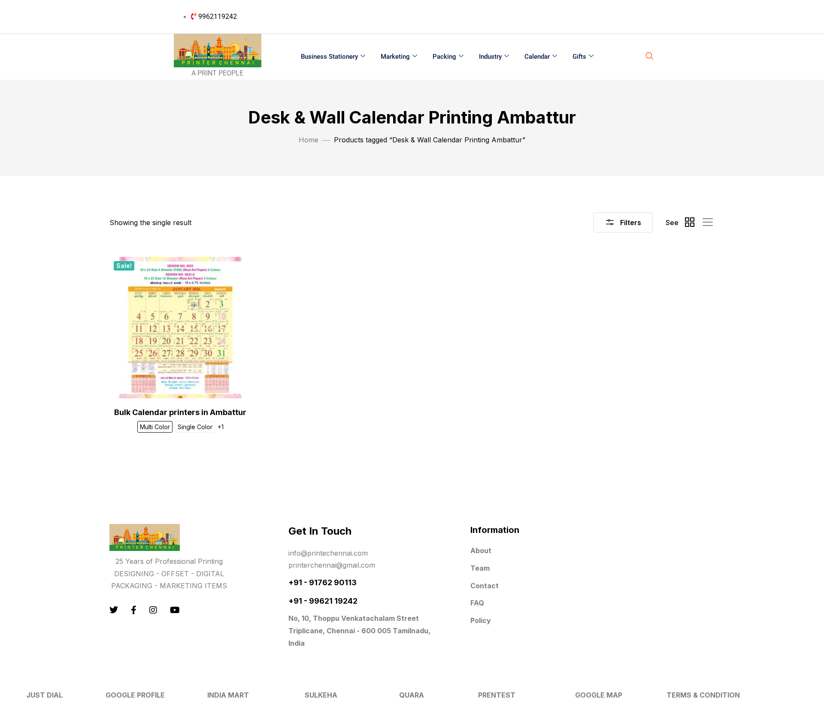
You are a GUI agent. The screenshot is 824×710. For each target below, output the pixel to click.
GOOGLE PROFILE (135, 695)
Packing (444, 56)
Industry (490, 56)
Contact (484, 585)
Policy (480, 620)
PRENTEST (496, 695)
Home (308, 139)
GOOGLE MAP (598, 695)
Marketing (395, 56)
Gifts (579, 56)
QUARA (411, 695)
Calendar (537, 56)
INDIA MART (228, 695)
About (480, 550)
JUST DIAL (44, 695)
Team (480, 568)
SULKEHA (321, 695)
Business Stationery (329, 56)
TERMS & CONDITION (703, 695)
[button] (649, 56)
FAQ (477, 603)
